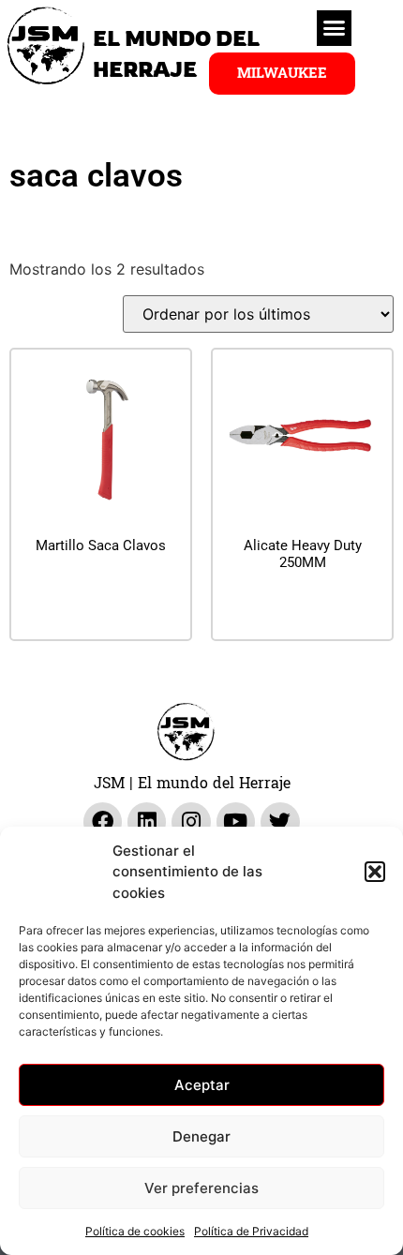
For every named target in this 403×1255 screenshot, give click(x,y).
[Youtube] (235, 821)
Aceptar (202, 1085)
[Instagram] (191, 821)
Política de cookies (135, 1231)
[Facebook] (102, 821)
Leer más (101, 591)
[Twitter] (280, 821)
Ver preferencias (201, 1188)
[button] (375, 871)
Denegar (201, 1136)
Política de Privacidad (251, 1231)
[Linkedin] (146, 821)
